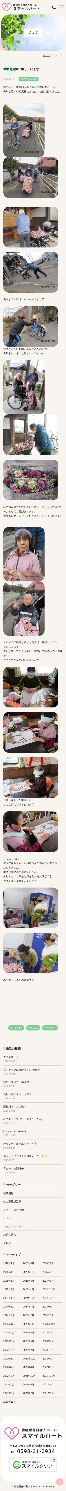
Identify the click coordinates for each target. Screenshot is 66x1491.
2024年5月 (48, 1306)
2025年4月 (28, 1280)
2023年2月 (28, 1350)
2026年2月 (48, 1263)
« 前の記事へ (16, 1027)
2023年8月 (28, 1332)
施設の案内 (9, 1234)
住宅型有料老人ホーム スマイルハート (34, 1486)
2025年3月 (48, 1280)
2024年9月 (48, 1298)
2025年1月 (28, 1289)
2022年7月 (8, 1367)
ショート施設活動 (13, 1209)
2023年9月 (8, 1332)
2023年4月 (48, 1341)
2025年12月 (29, 1272)
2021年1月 (48, 1393)
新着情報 (8, 1193)
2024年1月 (48, 1315)
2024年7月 (28, 1306)
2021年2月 (28, 1393)
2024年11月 (9, 1298)
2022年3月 (48, 1367)
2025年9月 (48, 1272)
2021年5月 (28, 1384)
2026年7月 (8, 1263)
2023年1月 (48, 1350)
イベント (8, 1218)
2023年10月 (49, 1324)
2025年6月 (8, 1280)
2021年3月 (8, 1393)
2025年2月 (8, 1289)
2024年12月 (49, 1289)
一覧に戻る (33, 1027)
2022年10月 (29, 1358)
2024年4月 (8, 1315)
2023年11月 (29, 1324)
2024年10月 (29, 1298)
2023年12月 (9, 1324)
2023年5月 (28, 1341)
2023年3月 (8, 1350)
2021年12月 (29, 1376)
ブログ (7, 1242)
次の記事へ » (50, 1027)
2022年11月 (9, 1358)
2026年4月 (28, 1263)
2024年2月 (28, 1315)
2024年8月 (8, 1306)
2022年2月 (8, 1376)
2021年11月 (49, 1376)
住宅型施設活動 (12, 1201)
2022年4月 (28, 1367)
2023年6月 (8, 1341)
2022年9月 (48, 1358)
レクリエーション (13, 1226)
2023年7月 (48, 1332)
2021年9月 (8, 1384)
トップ (46, 55)
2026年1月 (8, 1272)
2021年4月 (48, 1384)
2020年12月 (9, 1401)
